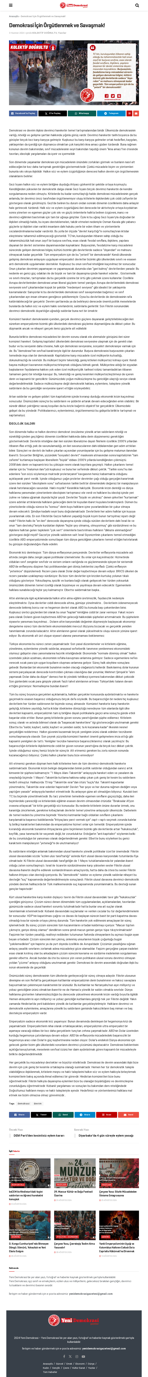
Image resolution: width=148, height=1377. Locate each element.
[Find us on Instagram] (76, 1357)
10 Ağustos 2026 (109, 1256)
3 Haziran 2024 (16, 33)
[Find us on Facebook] (64, 1357)
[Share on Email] (136, 113)
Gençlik (56, 1368)
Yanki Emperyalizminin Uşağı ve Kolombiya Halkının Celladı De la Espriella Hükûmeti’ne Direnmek (116, 1247)
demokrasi (24, 1103)
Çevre (66, 1368)
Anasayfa (14, 16)
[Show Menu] (10, 5)
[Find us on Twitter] (70, 1356)
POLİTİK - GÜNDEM (67, 1237)
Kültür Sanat (78, 1368)
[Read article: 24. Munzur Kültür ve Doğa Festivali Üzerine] (75, 1173)
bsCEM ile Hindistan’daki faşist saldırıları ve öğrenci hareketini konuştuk (26, 1195)
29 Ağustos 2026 (63, 1200)
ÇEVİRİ (105, 1237)
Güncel (59, 1363)
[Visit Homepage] (74, 5)
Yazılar (62, 33)
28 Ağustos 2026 (18, 1256)
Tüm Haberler (50, 1372)
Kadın (46, 1368)
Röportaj (18, 1185)
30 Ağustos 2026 (18, 1204)
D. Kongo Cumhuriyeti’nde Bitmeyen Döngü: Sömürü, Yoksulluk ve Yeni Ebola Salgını (29, 1247)
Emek (69, 1363)
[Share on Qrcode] (129, 113)
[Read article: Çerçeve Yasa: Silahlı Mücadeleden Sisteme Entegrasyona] (120, 1173)
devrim (38, 1103)
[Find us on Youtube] (83, 1357)
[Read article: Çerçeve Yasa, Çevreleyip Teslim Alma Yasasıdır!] (75, 1225)
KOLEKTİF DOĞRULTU (44, 33)
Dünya (15, 1237)
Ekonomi (80, 1363)
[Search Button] (137, 5)
